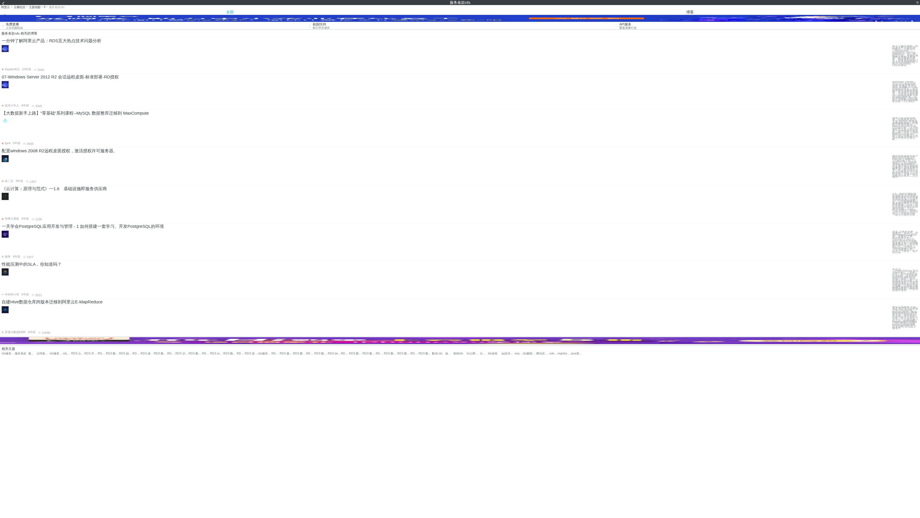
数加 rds (437, 353)
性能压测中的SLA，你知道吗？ (32, 264)
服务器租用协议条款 (32, 353)
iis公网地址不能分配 (473, 353)
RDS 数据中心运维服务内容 (390, 353)
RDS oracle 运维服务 (136, 353)
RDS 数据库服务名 (102, 353)
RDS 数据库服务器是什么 (369, 353)
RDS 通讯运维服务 (147, 353)
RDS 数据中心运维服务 (299, 353)
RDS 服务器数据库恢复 (286, 353)
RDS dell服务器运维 (334, 353)
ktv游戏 (492, 353)
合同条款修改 (43, 353)
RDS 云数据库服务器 (310, 353)
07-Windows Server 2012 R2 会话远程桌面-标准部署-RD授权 (60, 77)
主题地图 (34, 7)
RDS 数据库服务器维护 (275, 353)
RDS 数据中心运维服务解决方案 (425, 353)
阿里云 (5, 7)
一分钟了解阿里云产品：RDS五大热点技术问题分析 (51, 40)
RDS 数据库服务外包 (171, 353)
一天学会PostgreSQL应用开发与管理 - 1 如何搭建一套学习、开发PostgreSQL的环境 (83, 226)
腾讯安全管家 (542, 353)
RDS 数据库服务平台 (195, 353)
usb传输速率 (553, 353)
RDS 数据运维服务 (112, 353)
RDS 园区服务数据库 (125, 353)
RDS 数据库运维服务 (321, 353)
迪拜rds (449, 353)
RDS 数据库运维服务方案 (355, 353)
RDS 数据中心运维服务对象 (380, 353)
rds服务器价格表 (264, 353)
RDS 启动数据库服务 (182, 353)
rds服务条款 (8, 353)
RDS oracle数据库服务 (216, 353)
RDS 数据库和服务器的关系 (403, 353)
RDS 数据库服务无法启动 (229, 353)
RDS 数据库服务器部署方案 (345, 353)
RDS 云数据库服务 (77, 353)
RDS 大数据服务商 (241, 353)
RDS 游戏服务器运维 (251, 353)
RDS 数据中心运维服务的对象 (414, 353)
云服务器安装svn (484, 353)
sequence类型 (519, 353)
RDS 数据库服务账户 (160, 353)
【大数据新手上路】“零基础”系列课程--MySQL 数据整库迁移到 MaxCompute (75, 113)
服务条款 (20, 353)
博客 (690, 12)
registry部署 (564, 353)
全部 (230, 12)
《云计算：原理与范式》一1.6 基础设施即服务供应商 (54, 188)
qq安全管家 (508, 353)
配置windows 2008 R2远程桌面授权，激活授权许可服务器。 (60, 150)
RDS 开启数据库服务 (91, 353)
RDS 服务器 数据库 (206, 353)
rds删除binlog (529, 353)
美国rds (458, 353)
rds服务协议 (56, 353)
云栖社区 (19, 7)
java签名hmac (577, 353)
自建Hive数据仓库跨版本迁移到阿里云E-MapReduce (52, 302)
